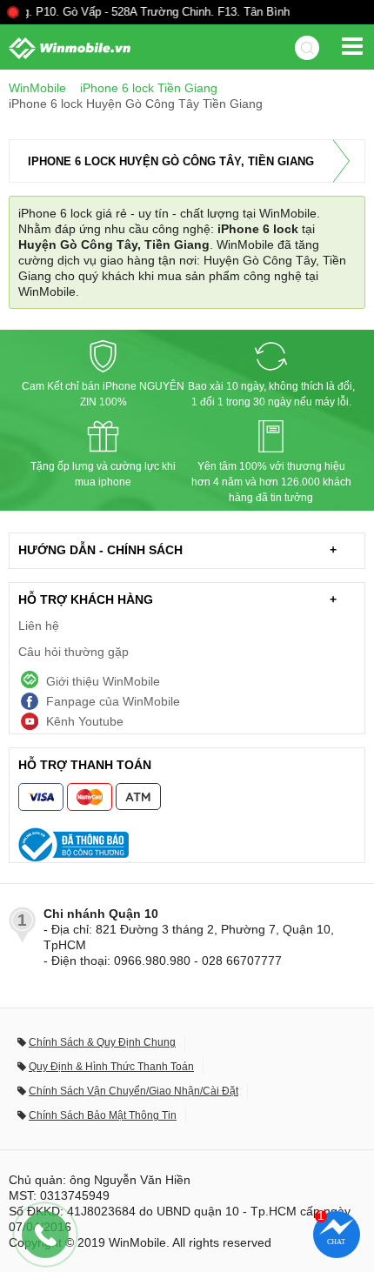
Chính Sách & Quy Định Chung (102, 1042)
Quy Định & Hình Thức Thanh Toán (111, 1067)
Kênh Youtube (85, 721)
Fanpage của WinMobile (113, 701)
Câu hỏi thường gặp (73, 652)
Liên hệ (38, 626)
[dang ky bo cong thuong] (187, 844)
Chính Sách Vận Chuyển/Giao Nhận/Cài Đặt (133, 1091)
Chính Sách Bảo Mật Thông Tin (103, 1115)
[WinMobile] (65, 48)
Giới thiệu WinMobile (103, 681)
